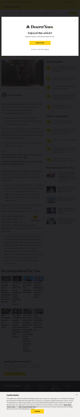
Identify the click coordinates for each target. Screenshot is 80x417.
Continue (37, 411)
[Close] (76, 395)
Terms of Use (67, 405)
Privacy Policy (11, 407)
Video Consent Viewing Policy (27, 407)
